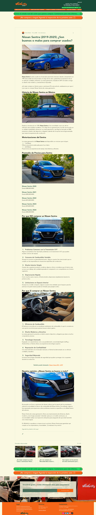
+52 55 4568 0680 (70, 509)
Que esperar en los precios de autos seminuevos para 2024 (70, 460)
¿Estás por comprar (71, 3)
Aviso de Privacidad (20, 510)
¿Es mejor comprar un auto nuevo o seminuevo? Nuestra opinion (25, 460)
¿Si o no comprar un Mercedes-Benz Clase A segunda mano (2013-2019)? (48, 460)
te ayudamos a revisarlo (71, 5)
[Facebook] (65, 513)
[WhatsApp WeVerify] (61, 513)
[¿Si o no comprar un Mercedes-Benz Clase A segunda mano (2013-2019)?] (48, 451)
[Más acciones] (73, 33)
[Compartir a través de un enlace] (22, 434)
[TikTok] (72, 513)
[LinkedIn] (68, 513)
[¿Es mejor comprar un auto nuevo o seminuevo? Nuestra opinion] (25, 451)
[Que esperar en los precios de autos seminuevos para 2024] (71, 451)
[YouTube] (70, 513)
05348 (67, 507)
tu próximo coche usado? (72, 4)
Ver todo (79, 443)
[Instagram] (63, 513)
